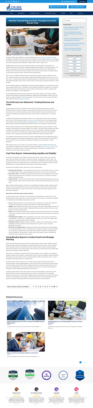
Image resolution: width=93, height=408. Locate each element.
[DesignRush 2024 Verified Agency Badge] (80, 369)
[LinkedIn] (40, 287)
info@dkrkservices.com (69, 1)
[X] (36, 287)
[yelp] (18, 1)
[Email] (56, 287)
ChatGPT (74, 61)
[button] (86, 398)
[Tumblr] (47, 287)
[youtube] (13, 1)
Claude (74, 67)
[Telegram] (45, 287)
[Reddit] (38, 287)
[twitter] (9, 1)
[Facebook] (34, 287)
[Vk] (52, 287)
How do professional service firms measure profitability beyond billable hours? (73, 33)
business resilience (24, 98)
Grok (75, 70)
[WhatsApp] (43, 287)
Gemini (74, 58)
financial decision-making (48, 146)
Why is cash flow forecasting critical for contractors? (22, 353)
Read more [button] (16, 403)
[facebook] (6, 1)
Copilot (74, 64)
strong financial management (45, 57)
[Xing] (54, 287)
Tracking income (32, 120)
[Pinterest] (49, 287)
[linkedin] (16, 1)
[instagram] (11, 1)
